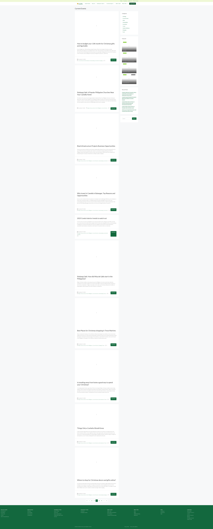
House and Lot (29, 513)
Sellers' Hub (109, 511)
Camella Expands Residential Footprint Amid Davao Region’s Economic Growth (129, 98)
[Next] (104, 501)
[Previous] (87, 501)
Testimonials (3, 513)
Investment (97, 60)
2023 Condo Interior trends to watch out (92, 218)
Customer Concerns (190, 512)
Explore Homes (87, 3)
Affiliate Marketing (137, 513)
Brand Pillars (3, 512)
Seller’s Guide (118, 3)
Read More (113, 59)
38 (99, 500)
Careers (2, 515)
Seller (161, 513)
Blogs (135, 512)
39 (101, 500)
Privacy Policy (127, 526)
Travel (105, 293)
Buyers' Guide (56, 511)
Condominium (29, 515)
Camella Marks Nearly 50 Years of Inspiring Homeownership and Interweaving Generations (128, 103)
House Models (29, 512)
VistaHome (82, 511)
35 (91, 500)
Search (134, 118)
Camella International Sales (111, 515)
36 (94, 500)
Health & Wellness (126, 28)
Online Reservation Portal (58, 515)
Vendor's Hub (189, 519)
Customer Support (109, 3)
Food (124, 31)
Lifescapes (29, 511)
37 (96, 500)
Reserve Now (135, 0)
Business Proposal (190, 515)
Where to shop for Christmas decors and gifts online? (96, 480)
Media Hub (136, 515)
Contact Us (130, 0)
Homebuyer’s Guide (100, 3)
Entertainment (87, 60)
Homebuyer (163, 511)
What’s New (124, 3)
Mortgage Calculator (84, 512)
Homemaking (92, 60)
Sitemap (188, 516)
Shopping (101, 60)
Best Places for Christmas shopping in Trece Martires (96, 331)
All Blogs (124, 16)
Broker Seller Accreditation (111, 512)
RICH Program (109, 513)
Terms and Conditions (134, 526)
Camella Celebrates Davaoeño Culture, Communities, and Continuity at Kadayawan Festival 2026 (129, 94)
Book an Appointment (57, 513)
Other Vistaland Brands (5, 516)
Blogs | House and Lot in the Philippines (94, 108)
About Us (93, 3)
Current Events (81, 60)
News (124, 20)
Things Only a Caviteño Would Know (90, 428)
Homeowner (163, 512)
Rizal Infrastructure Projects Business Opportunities (96, 146)
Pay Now (125, 0)
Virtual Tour (56, 512)
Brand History (3, 511)
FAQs (121, 0)
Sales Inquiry (189, 511)
